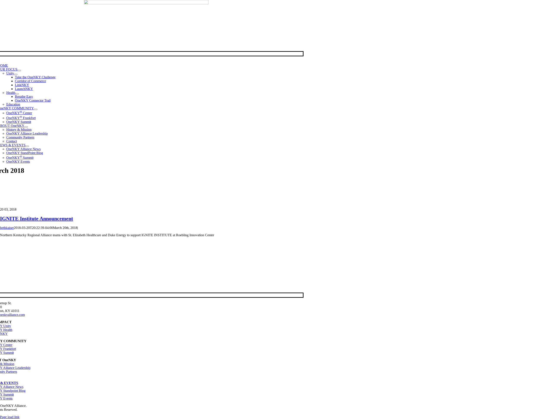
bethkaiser (7, 228)
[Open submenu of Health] (17, 94)
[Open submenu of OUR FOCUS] (19, 70)
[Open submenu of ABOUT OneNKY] (26, 127)
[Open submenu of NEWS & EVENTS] (27, 146)
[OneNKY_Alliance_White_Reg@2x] (146, 3)
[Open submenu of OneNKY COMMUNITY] (35, 109)
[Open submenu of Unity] (15, 74)
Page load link (9, 417)
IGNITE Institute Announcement (36, 218)
